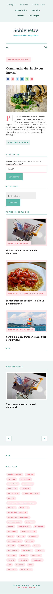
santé (11, 546)
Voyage (19, 565)
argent (11, 479)
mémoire (39, 527)
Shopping (36, 10)
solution (13, 550)
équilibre (26, 569)
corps (11, 498)
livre (10, 527)
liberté (30, 522)
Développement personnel (21, 503)
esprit (11, 508)
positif (33, 536)
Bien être (24, 5)
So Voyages (34, 15)
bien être (13, 484)
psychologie (14, 541)
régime (29, 541)
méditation (24, 527)
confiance (13, 493)
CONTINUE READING (18, 142)
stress (11, 555)
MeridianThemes (26, 587)
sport (40, 550)
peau (10, 536)
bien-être (25, 479)
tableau (36, 555)
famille (24, 508)
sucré (24, 555)
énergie (12, 569)
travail (23, 560)
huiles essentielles (18, 517)
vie (9, 565)
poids (21, 536)
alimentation (14, 474)
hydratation (14, 522)
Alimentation (21, 10)
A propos (11, 5)
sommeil (27, 550)
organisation (28, 531)
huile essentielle (17, 512)
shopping (24, 546)
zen (30, 565)
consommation (31, 493)
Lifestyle (20, 15)
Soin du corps (38, 5)
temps (11, 560)
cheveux (25, 489)
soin (36, 546)
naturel (12, 531)
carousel (27, 484)
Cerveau (12, 489)
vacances (37, 560)
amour (30, 474)
